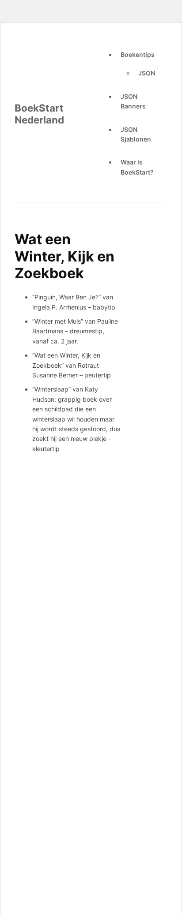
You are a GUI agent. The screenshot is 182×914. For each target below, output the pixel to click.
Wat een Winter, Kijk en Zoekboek (64, 256)
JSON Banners (133, 101)
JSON (146, 73)
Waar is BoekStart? (137, 166)
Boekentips (138, 54)
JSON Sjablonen (136, 134)
